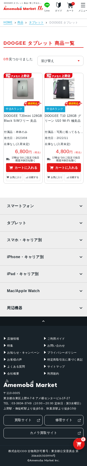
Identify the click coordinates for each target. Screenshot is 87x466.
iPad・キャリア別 (23, 274)
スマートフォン (20, 206)
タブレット (36, 22)
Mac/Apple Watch (23, 291)
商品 (20, 22)
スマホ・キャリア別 (24, 240)
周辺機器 (15, 308)
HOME (8, 22)
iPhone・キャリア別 (25, 257)
